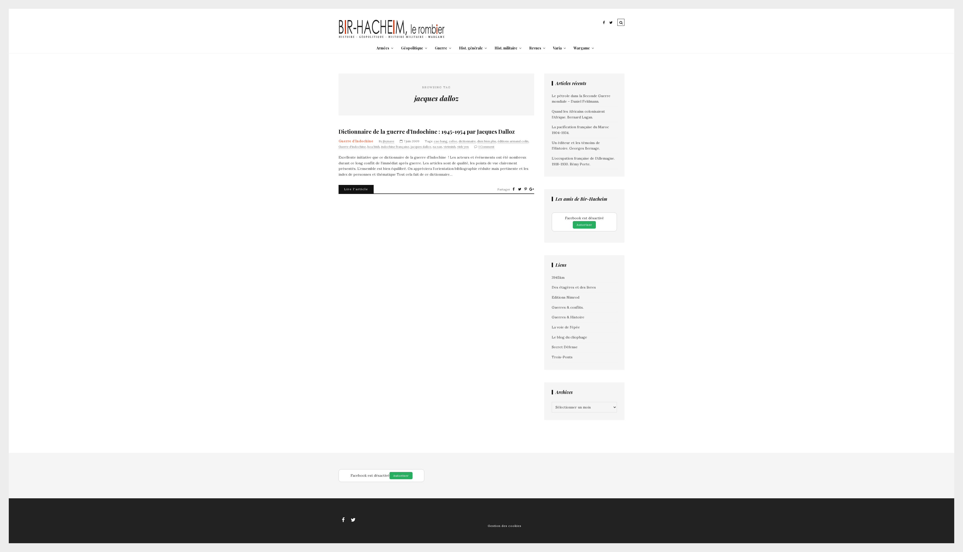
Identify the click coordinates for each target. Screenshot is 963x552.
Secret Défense (565, 347)
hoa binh (373, 147)
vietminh (450, 147)
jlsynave (388, 141)
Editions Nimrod (565, 297)
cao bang (440, 141)
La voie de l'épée (566, 327)
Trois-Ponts (562, 357)
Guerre (441, 48)
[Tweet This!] (519, 189)
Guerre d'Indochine (356, 141)
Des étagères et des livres (574, 287)
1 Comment (486, 147)
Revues (535, 48)
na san (437, 147)
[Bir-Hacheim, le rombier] (392, 37)
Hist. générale (471, 48)
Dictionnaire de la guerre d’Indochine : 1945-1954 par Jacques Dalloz (427, 131)
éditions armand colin (513, 141)
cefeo (453, 141)
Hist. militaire (506, 48)
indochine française (395, 147)
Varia (557, 48)
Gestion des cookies (504, 526)
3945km (558, 277)
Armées (382, 48)
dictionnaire (467, 141)
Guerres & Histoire (568, 317)
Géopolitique (412, 48)
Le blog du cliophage (569, 337)
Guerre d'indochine (352, 147)
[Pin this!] (525, 189)
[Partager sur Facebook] (513, 189)
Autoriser (584, 225)
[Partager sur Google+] (531, 189)
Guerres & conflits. (568, 307)
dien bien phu (486, 141)
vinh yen (463, 147)
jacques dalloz (421, 147)
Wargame (582, 48)
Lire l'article (356, 189)
